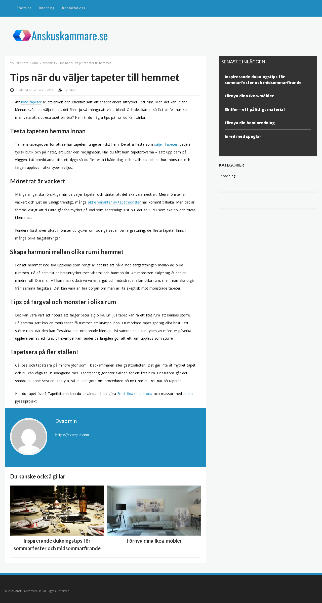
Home (34, 63)
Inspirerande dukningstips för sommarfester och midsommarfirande (263, 79)
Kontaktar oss (73, 8)
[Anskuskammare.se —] (63, 48)
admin (73, 90)
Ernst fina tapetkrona (134, 393)
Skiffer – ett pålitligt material (255, 109)
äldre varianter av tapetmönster (114, 202)
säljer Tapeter (165, 144)
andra (188, 393)
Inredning (46, 8)
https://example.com (72, 434)
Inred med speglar (243, 136)
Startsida (24, 8)
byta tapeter (31, 102)
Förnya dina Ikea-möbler (154, 541)
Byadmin (66, 420)
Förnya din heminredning (250, 122)
